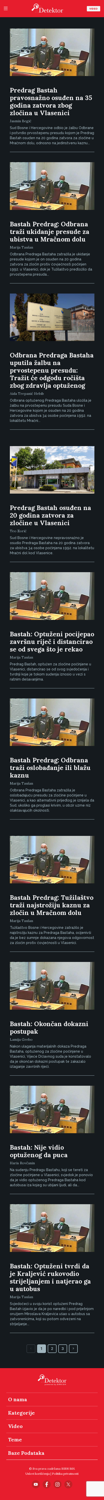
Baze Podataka (26, 1453)
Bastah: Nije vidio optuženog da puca (39, 1151)
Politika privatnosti (65, 1473)
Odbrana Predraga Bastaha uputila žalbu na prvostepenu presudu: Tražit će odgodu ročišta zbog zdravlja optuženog (52, 370)
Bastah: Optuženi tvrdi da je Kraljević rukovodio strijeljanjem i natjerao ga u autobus (50, 1277)
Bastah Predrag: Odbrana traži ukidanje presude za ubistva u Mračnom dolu (49, 231)
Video (93, 8)
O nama (17, 1399)
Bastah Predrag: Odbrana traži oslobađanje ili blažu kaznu (50, 767)
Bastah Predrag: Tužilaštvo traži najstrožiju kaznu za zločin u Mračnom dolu (51, 905)
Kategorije (21, 1413)
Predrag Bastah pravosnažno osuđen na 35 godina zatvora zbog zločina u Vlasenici (51, 101)
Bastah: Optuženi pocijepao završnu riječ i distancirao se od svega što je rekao (52, 641)
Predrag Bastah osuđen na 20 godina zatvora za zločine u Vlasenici (50, 515)
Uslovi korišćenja (37, 1473)
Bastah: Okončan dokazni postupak (49, 1027)
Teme (15, 1439)
